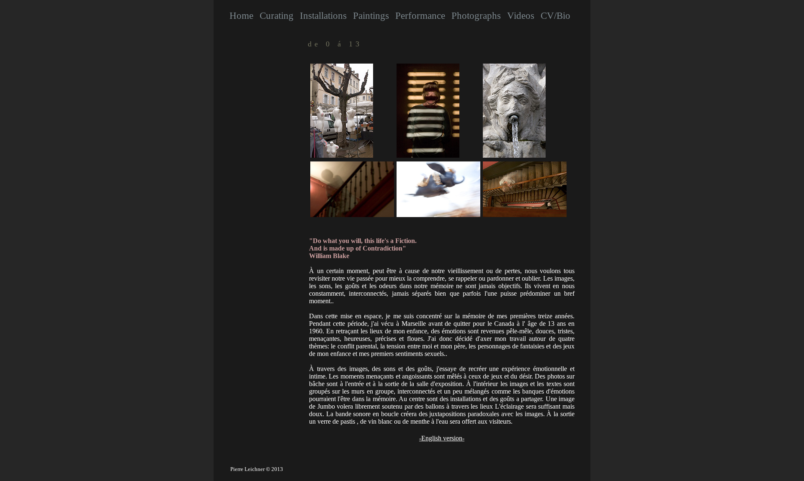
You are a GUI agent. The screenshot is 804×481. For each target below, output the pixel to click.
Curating (277, 15)
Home (241, 15)
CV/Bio (555, 15)
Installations (323, 15)
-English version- (441, 438)
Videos (520, 15)
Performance (420, 15)
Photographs (476, 15)
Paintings (371, 15)
